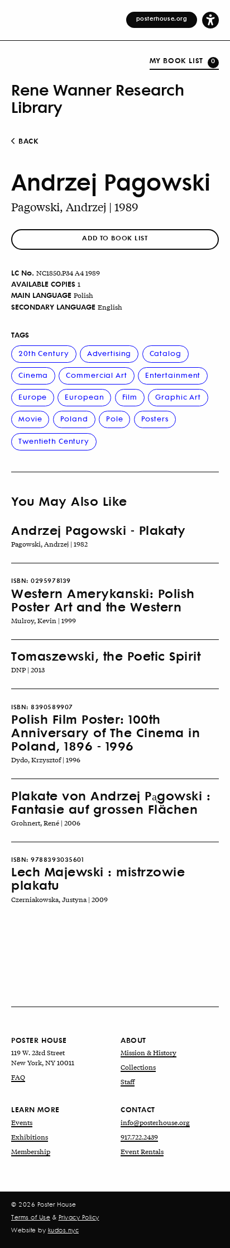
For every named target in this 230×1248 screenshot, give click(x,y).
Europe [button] (32, 396)
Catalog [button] (165, 353)
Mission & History (148, 1052)
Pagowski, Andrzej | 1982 (49, 544)
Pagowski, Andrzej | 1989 (74, 206)
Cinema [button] (33, 374)
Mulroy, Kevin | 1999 (43, 620)
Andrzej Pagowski (110, 181)
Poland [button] (74, 418)
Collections (138, 1067)
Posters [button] (155, 418)
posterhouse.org (162, 18)
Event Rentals (142, 1151)
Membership (30, 1151)
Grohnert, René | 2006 (45, 823)
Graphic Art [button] (178, 396)
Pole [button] (114, 418)
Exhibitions (29, 1137)
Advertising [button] (109, 353)
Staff (128, 1081)
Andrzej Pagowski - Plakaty (98, 530)
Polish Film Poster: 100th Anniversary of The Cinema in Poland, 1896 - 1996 (105, 732)
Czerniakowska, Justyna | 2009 (59, 899)
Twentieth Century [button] (53, 440)
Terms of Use (30, 1217)
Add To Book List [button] (114, 238)
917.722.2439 (139, 1137)
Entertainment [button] (172, 374)
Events (21, 1122)
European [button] (84, 396)
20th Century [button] (43, 353)
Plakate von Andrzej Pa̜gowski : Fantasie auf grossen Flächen (110, 802)
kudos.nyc (63, 1230)
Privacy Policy (79, 1217)
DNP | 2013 (28, 670)
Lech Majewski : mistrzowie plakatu (98, 878)
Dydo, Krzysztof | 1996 (45, 760)
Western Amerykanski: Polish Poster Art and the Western (103, 599)
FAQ (18, 1077)
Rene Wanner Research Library (97, 98)
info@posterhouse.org (155, 1122)
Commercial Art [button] (96, 374)
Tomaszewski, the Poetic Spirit (105, 655)
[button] (210, 19)
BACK (27, 141)
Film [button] (130, 396)
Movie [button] (30, 418)
